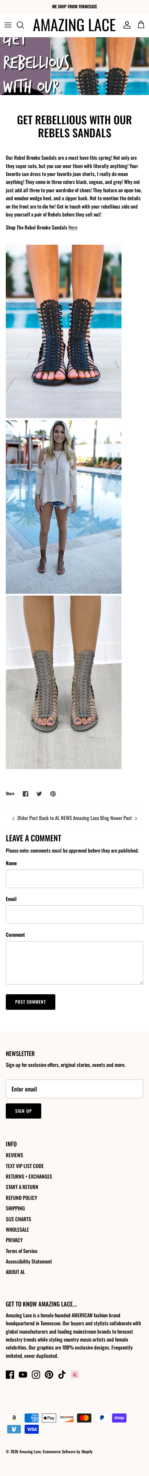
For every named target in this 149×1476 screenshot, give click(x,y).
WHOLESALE (17, 1229)
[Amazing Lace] (74, 25)
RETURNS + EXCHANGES (29, 1176)
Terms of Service (21, 1250)
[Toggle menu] (8, 25)
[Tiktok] (62, 1374)
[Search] (24, 25)
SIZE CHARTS (18, 1219)
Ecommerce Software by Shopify (68, 1451)
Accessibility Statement (29, 1261)
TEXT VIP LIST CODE (25, 1166)
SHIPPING (15, 1208)
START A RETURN (22, 1186)
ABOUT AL (15, 1271)
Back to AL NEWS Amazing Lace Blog (74, 817)
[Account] (125, 25)
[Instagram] (36, 1374)
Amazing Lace (30, 1451)
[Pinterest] (49, 1374)
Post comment (30, 1002)
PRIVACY (14, 1240)
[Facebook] (10, 1374)
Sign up (23, 1111)
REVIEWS (14, 1155)
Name (11, 863)
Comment (15, 934)
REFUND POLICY (21, 1197)
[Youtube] (23, 1374)
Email (11, 898)
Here (72, 227)
